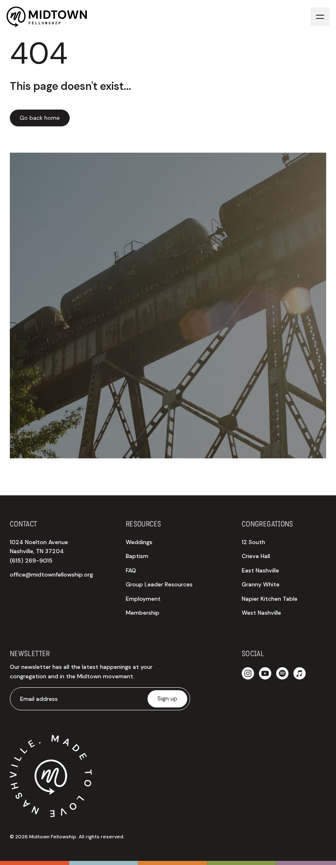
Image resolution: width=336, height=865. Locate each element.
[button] (320, 16)
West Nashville (261, 612)
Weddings (139, 542)
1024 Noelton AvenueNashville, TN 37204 (39, 551)
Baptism (137, 556)
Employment (143, 598)
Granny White (260, 584)
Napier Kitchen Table (269, 598)
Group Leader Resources (159, 584)
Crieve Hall (256, 556)
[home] (47, 17)
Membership (142, 612)
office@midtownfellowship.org (51, 574)
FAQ (131, 570)
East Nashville (260, 570)
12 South (253, 542)
